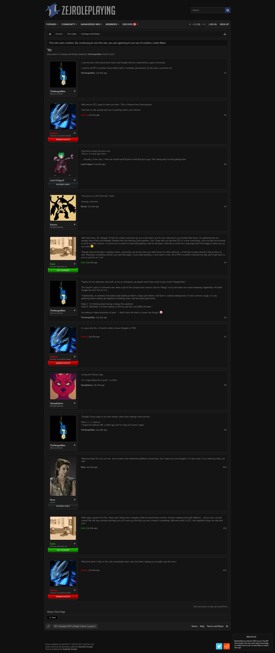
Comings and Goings (69, 54)
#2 (225, 115)
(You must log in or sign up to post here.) (210, 607)
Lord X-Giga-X (57, 180)
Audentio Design (85, 647)
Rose (52, 500)
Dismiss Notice (270, 636)
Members (111, 24)
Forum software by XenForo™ (69, 644)
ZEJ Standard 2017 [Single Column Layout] (74, 626)
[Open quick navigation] (225, 34)
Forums (51, 24)
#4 (225, 206)
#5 (225, 262)
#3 (225, 164)
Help (202, 626)
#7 (225, 337)
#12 (224, 570)
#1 (225, 73)
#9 (225, 430)
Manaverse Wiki (90, 24)
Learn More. (159, 43)
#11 (224, 528)
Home (194, 626)
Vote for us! (251, 636)
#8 (225, 385)
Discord (129, 24)
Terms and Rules (215, 626)
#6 (225, 317)
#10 (224, 467)
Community (68, 24)
